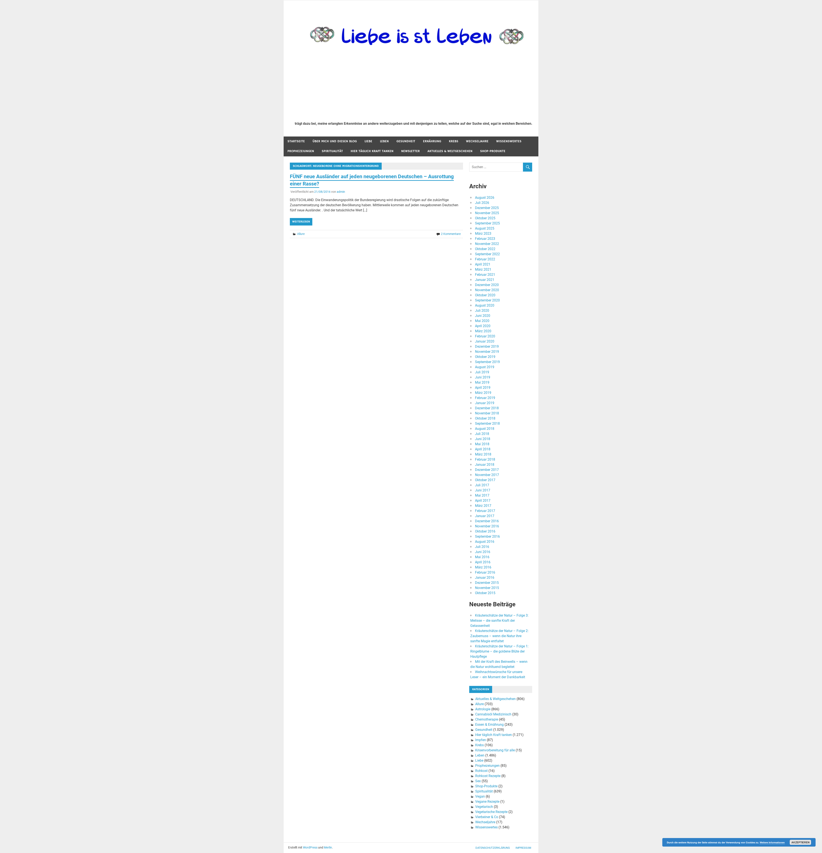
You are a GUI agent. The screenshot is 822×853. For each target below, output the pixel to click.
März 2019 (483, 393)
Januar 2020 (484, 341)
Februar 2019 (485, 398)
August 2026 (484, 198)
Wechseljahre (477, 141)
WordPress (310, 847)
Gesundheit (405, 141)
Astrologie (482, 709)
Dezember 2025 (487, 208)
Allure (301, 234)
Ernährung (432, 141)
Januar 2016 (484, 578)
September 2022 (487, 254)
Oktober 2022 (485, 249)
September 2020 (487, 300)
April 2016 (482, 562)
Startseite (296, 141)
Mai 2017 (482, 495)
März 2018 (483, 454)
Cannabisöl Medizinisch (493, 714)
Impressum (523, 847)
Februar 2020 (485, 336)
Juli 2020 (482, 311)
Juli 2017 (482, 485)
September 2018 (487, 423)
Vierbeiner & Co (486, 817)
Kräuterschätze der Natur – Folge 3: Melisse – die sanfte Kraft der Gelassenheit (499, 620)
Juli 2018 (482, 434)
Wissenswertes (508, 141)
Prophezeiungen (300, 151)
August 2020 (484, 305)
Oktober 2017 (485, 480)
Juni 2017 (482, 490)
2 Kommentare (451, 234)
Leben (384, 141)
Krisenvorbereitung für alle (495, 750)
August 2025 (484, 228)
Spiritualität (332, 151)
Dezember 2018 (487, 408)
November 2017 (487, 475)
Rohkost (481, 771)
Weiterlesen (301, 222)
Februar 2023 (485, 239)
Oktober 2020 (485, 295)
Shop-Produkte (492, 151)
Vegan (480, 796)
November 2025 (487, 213)
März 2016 (483, 567)
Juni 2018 (482, 439)
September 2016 (487, 536)
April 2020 (482, 326)
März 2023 (483, 233)
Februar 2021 (485, 275)
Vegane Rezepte (487, 802)
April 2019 (482, 388)
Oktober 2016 (485, 531)
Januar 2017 (484, 516)
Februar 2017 (485, 511)
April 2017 (482, 500)
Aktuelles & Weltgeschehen (449, 151)
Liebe (368, 141)
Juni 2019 (482, 377)
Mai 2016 (482, 557)
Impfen (480, 740)
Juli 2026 (482, 203)
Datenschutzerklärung (492, 847)
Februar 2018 (485, 459)
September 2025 (487, 223)
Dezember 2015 (487, 583)
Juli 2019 (482, 372)
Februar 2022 (485, 259)
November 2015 (487, 588)
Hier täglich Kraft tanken (372, 151)
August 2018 (484, 429)
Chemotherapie (486, 719)
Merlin (328, 847)
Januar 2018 (484, 465)
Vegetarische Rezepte (491, 812)
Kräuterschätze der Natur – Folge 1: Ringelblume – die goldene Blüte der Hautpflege (499, 651)
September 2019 (487, 362)
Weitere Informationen (772, 842)
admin (341, 191)
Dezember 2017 (487, 470)
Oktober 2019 (485, 357)
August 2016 (484, 542)
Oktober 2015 (485, 593)
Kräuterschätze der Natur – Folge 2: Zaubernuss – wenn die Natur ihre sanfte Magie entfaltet (499, 636)
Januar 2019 (484, 403)
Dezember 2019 (487, 346)
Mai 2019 (482, 382)
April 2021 (482, 264)
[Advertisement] (413, 86)
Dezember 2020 (487, 285)
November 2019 (487, 352)
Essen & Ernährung (489, 724)
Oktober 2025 (485, 218)
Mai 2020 (482, 321)
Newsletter (410, 151)
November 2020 (487, 290)
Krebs (453, 141)
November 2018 (487, 413)
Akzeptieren (800, 842)
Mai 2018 (482, 444)
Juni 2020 (482, 316)
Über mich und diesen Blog (335, 141)
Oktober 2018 (485, 418)
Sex (478, 781)
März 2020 (483, 331)
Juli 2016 (482, 547)
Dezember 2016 (487, 521)
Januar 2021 (484, 280)
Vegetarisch (484, 807)
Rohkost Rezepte (487, 776)
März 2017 (483, 506)
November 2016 (487, 526)
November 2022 (487, 244)
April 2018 (482, 449)
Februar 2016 (485, 572)
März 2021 (483, 269)
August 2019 (484, 367)
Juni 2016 (482, 552)
